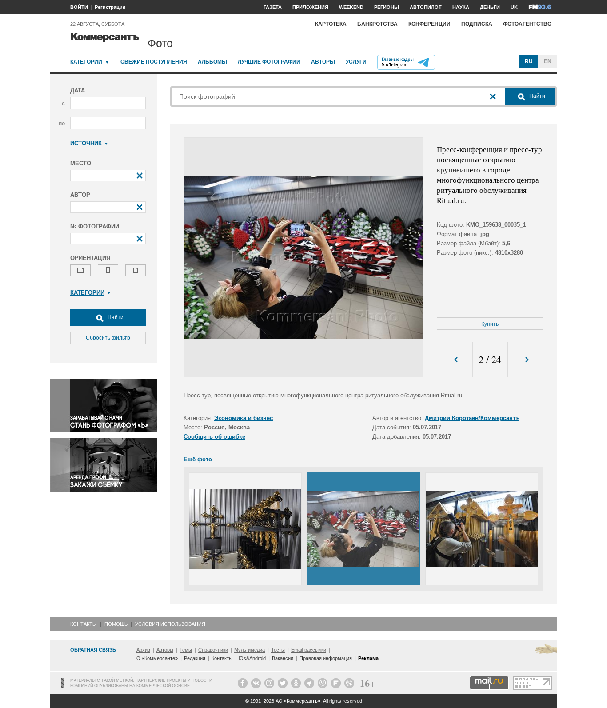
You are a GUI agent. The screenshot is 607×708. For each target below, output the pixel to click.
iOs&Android (252, 658)
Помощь (116, 624)
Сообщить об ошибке (214, 436)
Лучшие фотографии (269, 62)
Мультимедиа (249, 649)
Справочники (213, 649)
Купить (490, 324)
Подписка (476, 24)
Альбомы (212, 62)
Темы (186, 649)
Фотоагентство (527, 24)
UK (514, 7)
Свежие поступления (153, 62)
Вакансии (282, 658)
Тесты (278, 649)
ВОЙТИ (79, 7)
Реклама (368, 658)
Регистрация (110, 7)
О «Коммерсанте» (157, 658)
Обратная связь (93, 649)
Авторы (323, 62)
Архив (143, 649)
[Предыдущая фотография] (454, 359)
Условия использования (170, 624)
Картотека (331, 24)
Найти (115, 317)
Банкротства (377, 24)
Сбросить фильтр (108, 338)
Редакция (194, 658)
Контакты (83, 624)
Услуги (356, 62)
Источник (86, 143)
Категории (86, 62)
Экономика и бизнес (243, 418)
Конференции (429, 24)
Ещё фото (198, 459)
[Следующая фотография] (525, 359)
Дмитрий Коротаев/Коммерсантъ (472, 418)
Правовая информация (326, 658)
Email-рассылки (308, 649)
